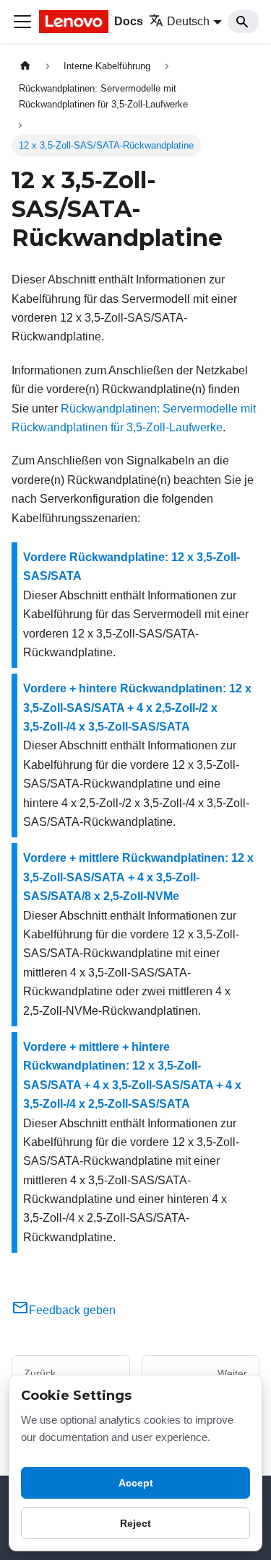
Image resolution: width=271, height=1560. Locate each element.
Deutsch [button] (188, 21)
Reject (135, 1523)
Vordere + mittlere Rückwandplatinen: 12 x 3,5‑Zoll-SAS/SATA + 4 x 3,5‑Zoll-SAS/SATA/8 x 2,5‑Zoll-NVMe (138, 877)
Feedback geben (72, 1310)
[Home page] (25, 66)
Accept (136, 1483)
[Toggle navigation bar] (22, 21)
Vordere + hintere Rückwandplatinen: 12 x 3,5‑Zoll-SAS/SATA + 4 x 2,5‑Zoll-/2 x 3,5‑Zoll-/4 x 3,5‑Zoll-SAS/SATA (137, 707)
